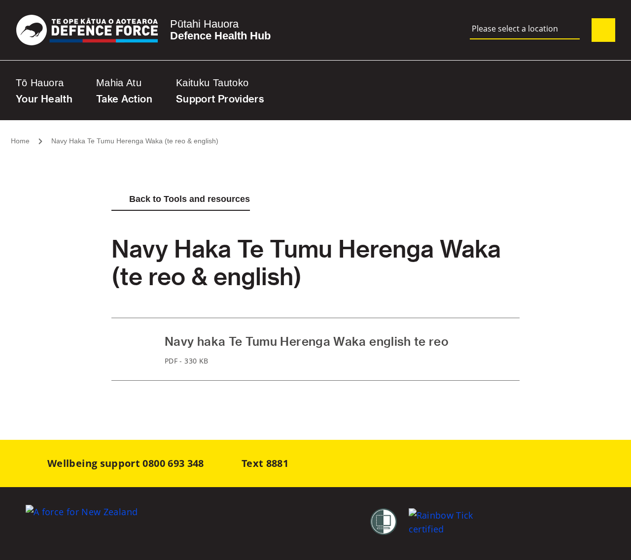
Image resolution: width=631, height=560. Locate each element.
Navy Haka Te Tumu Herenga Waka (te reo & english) (134, 141)
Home (20, 141)
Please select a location (515, 29)
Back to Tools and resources (189, 199)
